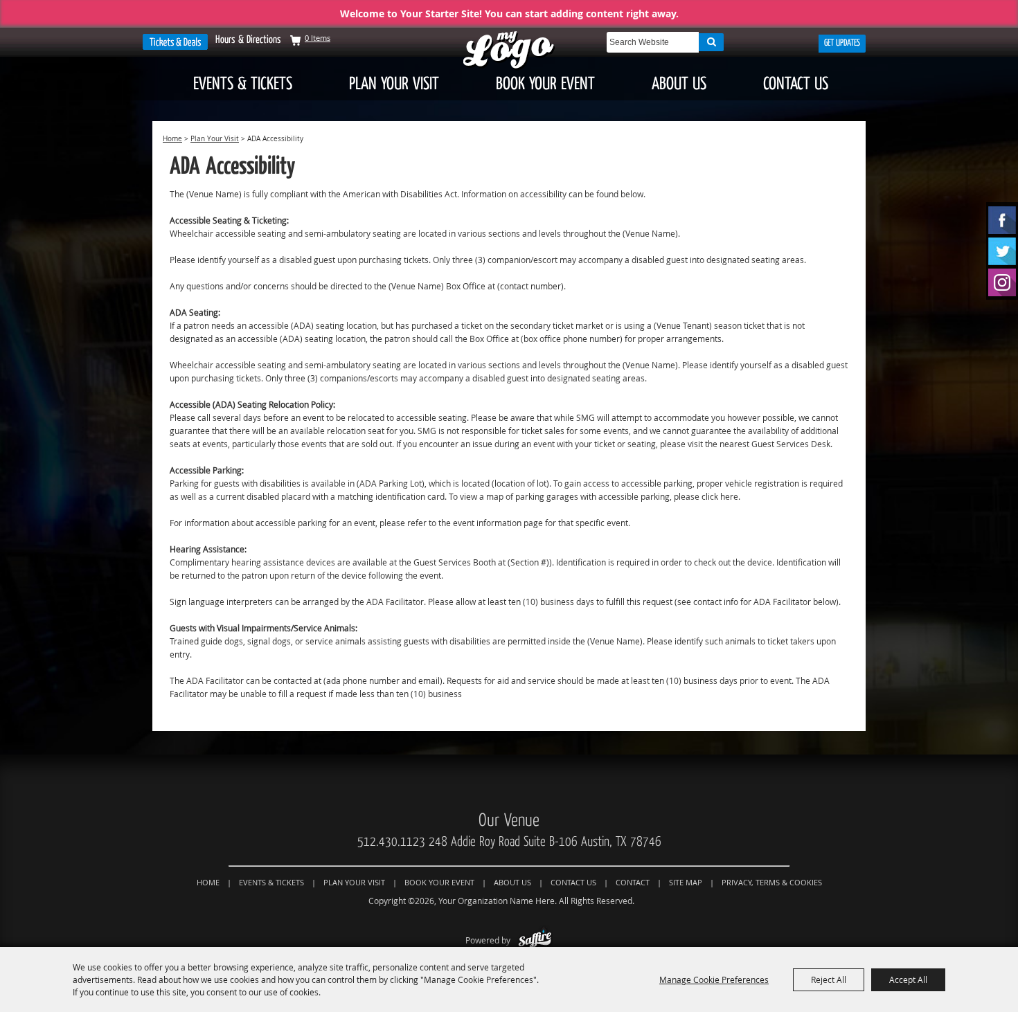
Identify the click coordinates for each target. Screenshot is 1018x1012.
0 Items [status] (317, 38)
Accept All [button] (908, 979)
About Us (679, 84)
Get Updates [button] (842, 43)
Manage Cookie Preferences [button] (714, 979)
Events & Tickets (242, 84)
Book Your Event (545, 84)
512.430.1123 (391, 842)
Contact (633, 882)
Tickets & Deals (175, 42)
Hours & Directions (248, 39)
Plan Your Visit (394, 84)
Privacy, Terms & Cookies (772, 882)
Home (172, 138)
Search (711, 42)
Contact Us (795, 84)
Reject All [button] (828, 979)
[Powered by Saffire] (535, 940)
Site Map (685, 882)
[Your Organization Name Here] (509, 51)
